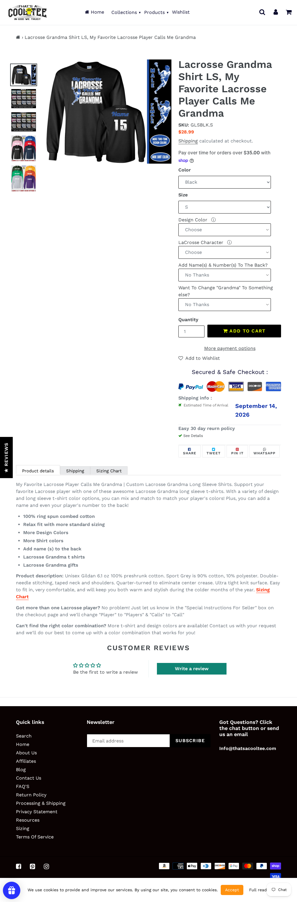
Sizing (22, 828)
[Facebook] (18, 866)
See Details (193, 435)
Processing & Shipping (41, 803)
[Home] (18, 37)
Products (154, 12)
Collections (124, 12)
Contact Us (28, 778)
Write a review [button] (192, 668)
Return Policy (31, 795)
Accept (232, 889)
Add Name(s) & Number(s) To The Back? (223, 265)
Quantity (188, 319)
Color (184, 170)
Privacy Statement (36, 811)
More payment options (230, 348)
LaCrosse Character (201, 242)
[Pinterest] (32, 866)
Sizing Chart (109, 470)
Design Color (193, 220)
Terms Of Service (35, 837)
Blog (21, 769)
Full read (258, 889)
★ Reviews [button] (6, 457)
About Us (26, 752)
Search (24, 736)
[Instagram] (46, 866)
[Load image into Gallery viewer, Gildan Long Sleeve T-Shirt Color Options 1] (23, 148)
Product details (38, 470)
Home (96, 12)
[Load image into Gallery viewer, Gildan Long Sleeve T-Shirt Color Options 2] (23, 178)
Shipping (188, 141)
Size (183, 195)
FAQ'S (22, 786)
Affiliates (26, 761)
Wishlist (181, 12)
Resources (27, 820)
